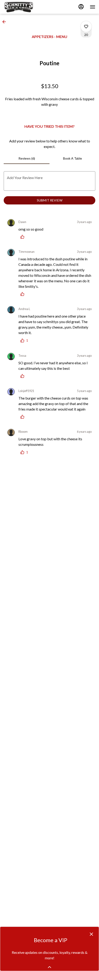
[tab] (27, 158)
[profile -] (81, 6)
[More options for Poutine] (86, 26)
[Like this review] (23, 237)
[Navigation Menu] (92, 7)
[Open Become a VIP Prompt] (49, 967)
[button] (5, 21)
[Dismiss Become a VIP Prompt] (91, 934)
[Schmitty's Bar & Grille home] (24, 7)
